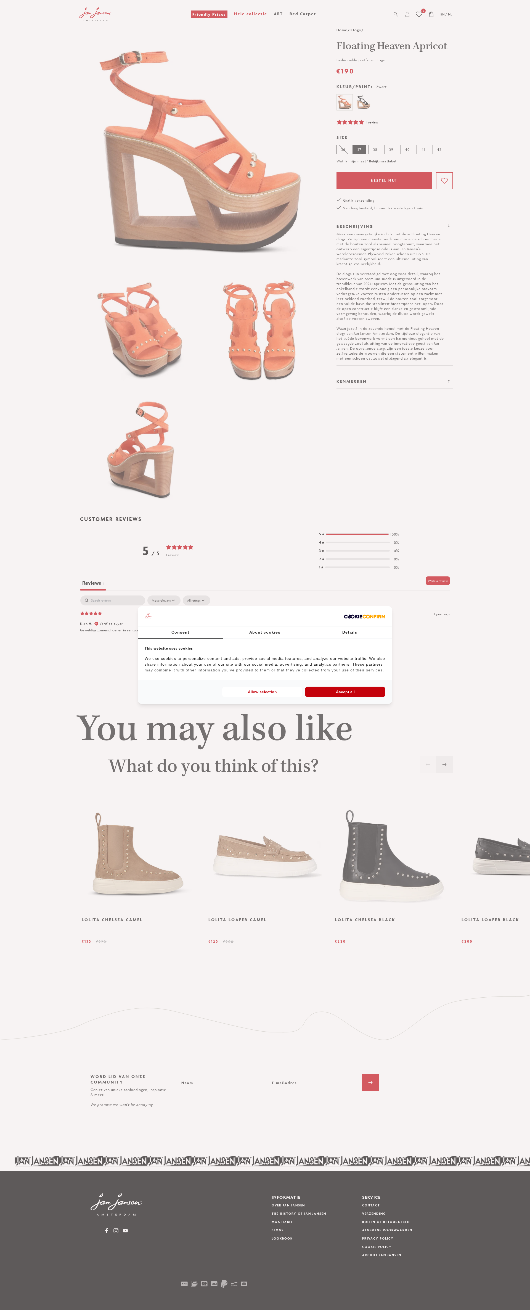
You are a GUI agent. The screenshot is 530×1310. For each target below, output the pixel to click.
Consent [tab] (180, 632)
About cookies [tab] (264, 632)
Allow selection (262, 692)
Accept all (345, 692)
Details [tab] (349, 632)
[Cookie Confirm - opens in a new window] (364, 616)
